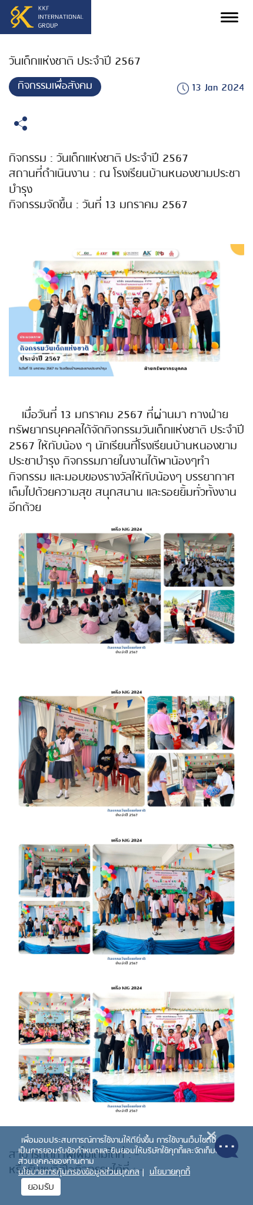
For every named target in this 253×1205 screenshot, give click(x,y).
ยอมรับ (41, 1187)
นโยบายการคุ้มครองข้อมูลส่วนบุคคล (78, 1172)
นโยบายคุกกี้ (169, 1172)
